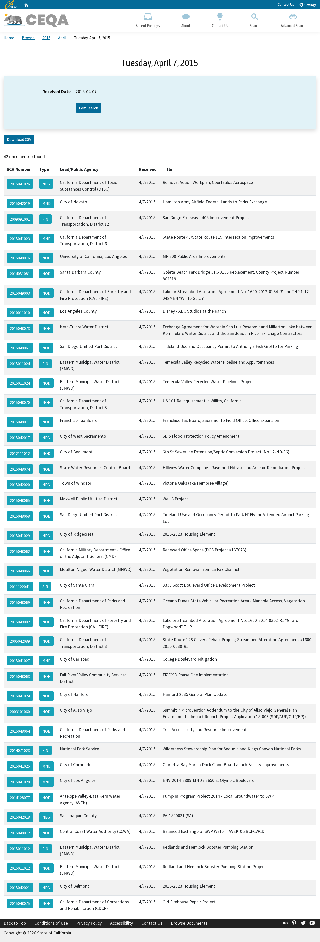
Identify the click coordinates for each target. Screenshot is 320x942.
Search (255, 25)
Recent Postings (148, 25)
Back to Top (15, 923)
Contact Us (286, 4)
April (62, 37)
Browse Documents (189, 923)
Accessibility (121, 923)
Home (9, 37)
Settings (310, 5)
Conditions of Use (51, 923)
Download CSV (19, 139)
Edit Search (88, 107)
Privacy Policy (89, 923)
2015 (46, 37)
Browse (28, 37)
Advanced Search (293, 25)
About (186, 25)
